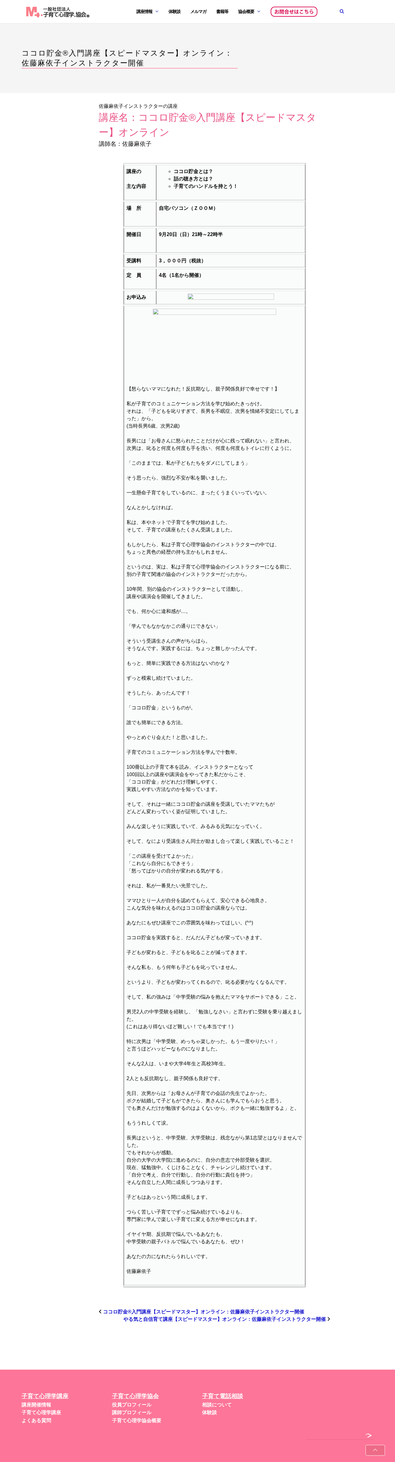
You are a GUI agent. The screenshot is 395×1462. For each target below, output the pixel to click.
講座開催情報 (36, 1404)
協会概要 (246, 11)
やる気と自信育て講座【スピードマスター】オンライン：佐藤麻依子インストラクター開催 (224, 1319)
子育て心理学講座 (41, 1412)
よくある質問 (36, 1420)
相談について (217, 1404)
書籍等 (222, 11)
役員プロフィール (132, 1404)
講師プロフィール (132, 1412)
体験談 (174, 11)
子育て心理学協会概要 (136, 1420)
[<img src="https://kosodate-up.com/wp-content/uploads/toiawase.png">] (294, 11)
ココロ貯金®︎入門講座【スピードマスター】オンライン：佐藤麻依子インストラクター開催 (203, 1311)
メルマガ (198, 11)
